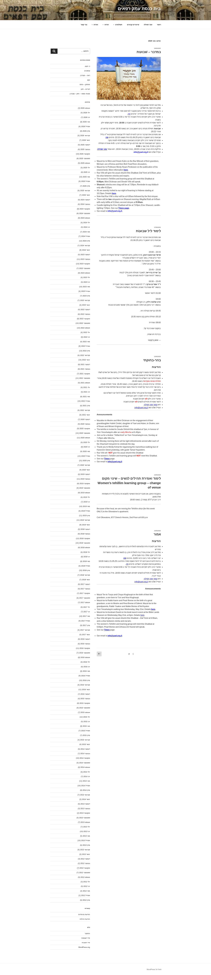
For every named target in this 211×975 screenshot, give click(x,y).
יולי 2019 (86, 497)
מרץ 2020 (86, 461)
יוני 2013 (87, 831)
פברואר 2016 (85, 685)
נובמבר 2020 (85, 424)
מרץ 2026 (86, 131)
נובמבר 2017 (85, 589)
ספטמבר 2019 (84, 488)
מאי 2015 (86, 726)
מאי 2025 (86, 177)
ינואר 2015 (86, 744)
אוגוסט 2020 (85, 438)
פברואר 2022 (85, 355)
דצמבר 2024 (85, 200)
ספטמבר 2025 (84, 158)
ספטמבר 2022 (84, 323)
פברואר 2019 (85, 520)
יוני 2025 (87, 172)
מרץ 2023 (86, 296)
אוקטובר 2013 (85, 813)
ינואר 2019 (86, 525)
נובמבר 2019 (85, 479)
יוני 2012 (87, 886)
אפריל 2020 (85, 456)
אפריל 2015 (85, 731)
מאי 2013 (86, 836)
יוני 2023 (87, 282)
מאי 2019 (86, 506)
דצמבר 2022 (85, 309)
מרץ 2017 (86, 625)
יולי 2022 (86, 332)
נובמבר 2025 (85, 149)
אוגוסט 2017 (85, 602)
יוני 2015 (87, 721)
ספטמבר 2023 (84, 268)
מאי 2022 (86, 342)
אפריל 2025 (85, 181)
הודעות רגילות (85, 919)
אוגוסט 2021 (85, 383)
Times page (123, 208)
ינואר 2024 (86, 250)
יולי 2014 (86, 772)
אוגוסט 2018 (85, 547)
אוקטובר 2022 (85, 319)
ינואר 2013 (86, 854)
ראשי (159, 25)
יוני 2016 (87, 667)
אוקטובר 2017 (85, 593)
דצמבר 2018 (85, 529)
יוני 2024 (87, 227)
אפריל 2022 (85, 346)
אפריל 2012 (85, 895)
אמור (157, 534)
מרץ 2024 (86, 241)
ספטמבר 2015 (84, 708)
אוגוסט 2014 (85, 767)
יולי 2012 (86, 882)
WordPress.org (84, 947)
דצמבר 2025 (85, 145)
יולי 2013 (86, 827)
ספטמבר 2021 (84, 378)
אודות (96, 25)
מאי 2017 (86, 616)
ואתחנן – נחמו (85, 84)
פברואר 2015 (85, 740)
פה (129, 114)
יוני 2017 (87, 612)
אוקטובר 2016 (85, 648)
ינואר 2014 (86, 799)
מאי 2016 (86, 671)
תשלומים (118, 25)
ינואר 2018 (86, 580)
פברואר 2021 (85, 410)
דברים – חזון (85, 89)
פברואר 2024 (85, 245)
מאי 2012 (86, 891)
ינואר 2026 (86, 140)
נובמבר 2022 (85, 314)
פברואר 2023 (85, 300)
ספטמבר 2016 (84, 653)
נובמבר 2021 (85, 369)
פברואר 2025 (85, 190)
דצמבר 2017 (85, 584)
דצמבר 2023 (85, 255)
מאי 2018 (86, 561)
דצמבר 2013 (85, 804)
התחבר (87, 933)
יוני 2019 (87, 502)
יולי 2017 (86, 607)
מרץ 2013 (86, 845)
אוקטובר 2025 (85, 154)
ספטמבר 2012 (84, 873)
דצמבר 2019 (85, 474)
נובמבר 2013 (85, 808)
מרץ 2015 (86, 735)
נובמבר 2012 (85, 863)
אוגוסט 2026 (85, 108)
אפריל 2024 (85, 236)
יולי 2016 (86, 662)
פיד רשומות (85, 938)
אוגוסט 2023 (85, 273)
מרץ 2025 (86, 186)
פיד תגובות (86, 943)
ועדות (107, 25)
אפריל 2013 (85, 840)
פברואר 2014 (85, 795)
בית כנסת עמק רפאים (139, 8)
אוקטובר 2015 (85, 703)
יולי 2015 (86, 717)
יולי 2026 (86, 113)
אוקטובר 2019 (85, 483)
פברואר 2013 (85, 850)
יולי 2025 (86, 168)
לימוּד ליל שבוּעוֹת (148, 231)
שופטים (87, 71)
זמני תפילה (148, 25)
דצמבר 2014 (85, 749)
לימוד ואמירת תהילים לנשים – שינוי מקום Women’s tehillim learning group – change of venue (129, 483)
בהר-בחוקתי (152, 360)
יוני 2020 (87, 447)
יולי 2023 (86, 277)
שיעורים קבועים (133, 25)
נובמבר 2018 (85, 534)
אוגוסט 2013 (85, 822)
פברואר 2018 (85, 575)
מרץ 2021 (86, 406)
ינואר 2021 (86, 415)
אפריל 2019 (85, 511)
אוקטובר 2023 (85, 264)
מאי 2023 (86, 287)
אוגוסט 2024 (85, 218)
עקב (88, 80)
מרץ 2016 (86, 680)
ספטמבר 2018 (84, 543)
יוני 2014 (87, 776)
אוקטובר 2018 (85, 538)
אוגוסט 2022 (85, 328)
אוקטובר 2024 (85, 209)
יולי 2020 (86, 442)
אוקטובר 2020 (85, 428)
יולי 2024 (86, 223)
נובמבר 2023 (85, 259)
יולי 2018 (86, 552)
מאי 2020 (86, 451)
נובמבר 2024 (85, 204)
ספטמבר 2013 (84, 818)
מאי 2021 (86, 397)
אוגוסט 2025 (85, 163)
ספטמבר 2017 (84, 598)
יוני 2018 (87, 557)
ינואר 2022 (86, 360)
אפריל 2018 (85, 566)
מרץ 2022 (86, 351)
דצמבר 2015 (85, 694)
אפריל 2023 (85, 291)
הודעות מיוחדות (84, 914)
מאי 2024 (86, 232)
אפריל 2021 (85, 401)
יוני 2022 (87, 337)
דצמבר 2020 (85, 419)
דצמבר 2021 (85, 364)
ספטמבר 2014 (84, 763)
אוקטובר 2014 (85, 758)
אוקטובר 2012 (85, 868)
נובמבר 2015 (85, 699)
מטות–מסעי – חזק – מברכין (80, 94)
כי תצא (87, 66)
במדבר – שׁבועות (149, 52)
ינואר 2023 (86, 305)
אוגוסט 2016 (85, 657)
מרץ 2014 (86, 790)
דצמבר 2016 (85, 639)
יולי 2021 (86, 387)
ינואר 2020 (86, 470)
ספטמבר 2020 (84, 433)
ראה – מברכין (85, 75)
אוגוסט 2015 (85, 712)
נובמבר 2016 (85, 644)
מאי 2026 (86, 122)
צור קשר (84, 25)
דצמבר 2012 (85, 859)
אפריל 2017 (85, 621)
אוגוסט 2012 (85, 877)
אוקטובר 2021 (85, 374)
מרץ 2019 (86, 516)
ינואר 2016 (86, 689)
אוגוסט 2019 (85, 493)
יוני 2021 (87, 392)
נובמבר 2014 (85, 754)
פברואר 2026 (85, 136)
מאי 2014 (86, 781)
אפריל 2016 (85, 676)
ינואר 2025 (86, 195)
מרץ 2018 (86, 570)
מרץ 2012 (86, 900)
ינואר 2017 (86, 635)
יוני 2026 (87, 117)
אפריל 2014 (85, 786)
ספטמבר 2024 (84, 213)
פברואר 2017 (85, 630)
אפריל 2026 (85, 126)
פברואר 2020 (85, 465)
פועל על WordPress (154, 969)
